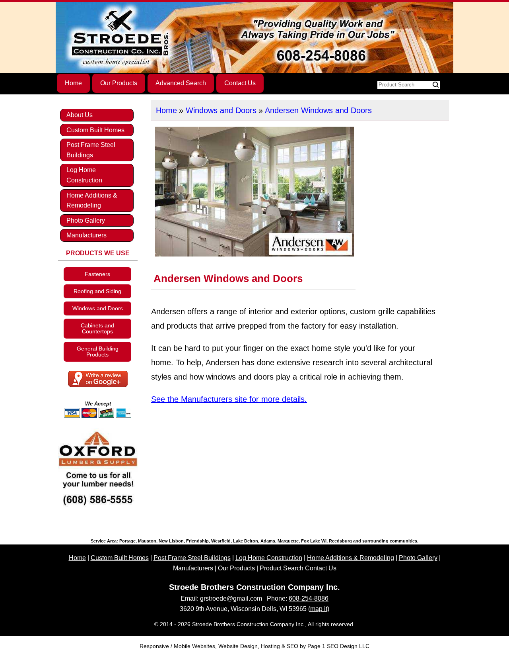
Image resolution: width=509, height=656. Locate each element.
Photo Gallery (85, 220)
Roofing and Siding (97, 291)
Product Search (281, 568)
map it (318, 608)
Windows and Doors (221, 110)
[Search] (436, 84)
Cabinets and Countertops (97, 328)
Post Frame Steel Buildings (90, 150)
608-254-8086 (308, 598)
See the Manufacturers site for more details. (229, 399)
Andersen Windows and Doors (318, 110)
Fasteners (97, 274)
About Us (79, 115)
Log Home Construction (84, 175)
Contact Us (240, 83)
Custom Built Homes (95, 130)
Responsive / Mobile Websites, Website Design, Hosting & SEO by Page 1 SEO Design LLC (254, 646)
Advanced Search (180, 83)
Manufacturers (86, 235)
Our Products (118, 83)
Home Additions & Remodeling (91, 200)
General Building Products (98, 351)
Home (73, 83)
